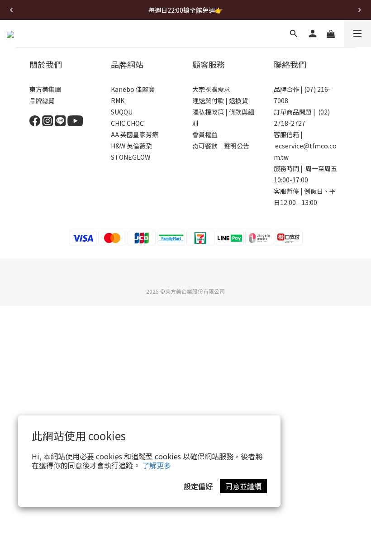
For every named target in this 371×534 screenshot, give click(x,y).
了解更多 (156, 465)
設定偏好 (198, 486)
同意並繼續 (243, 486)
